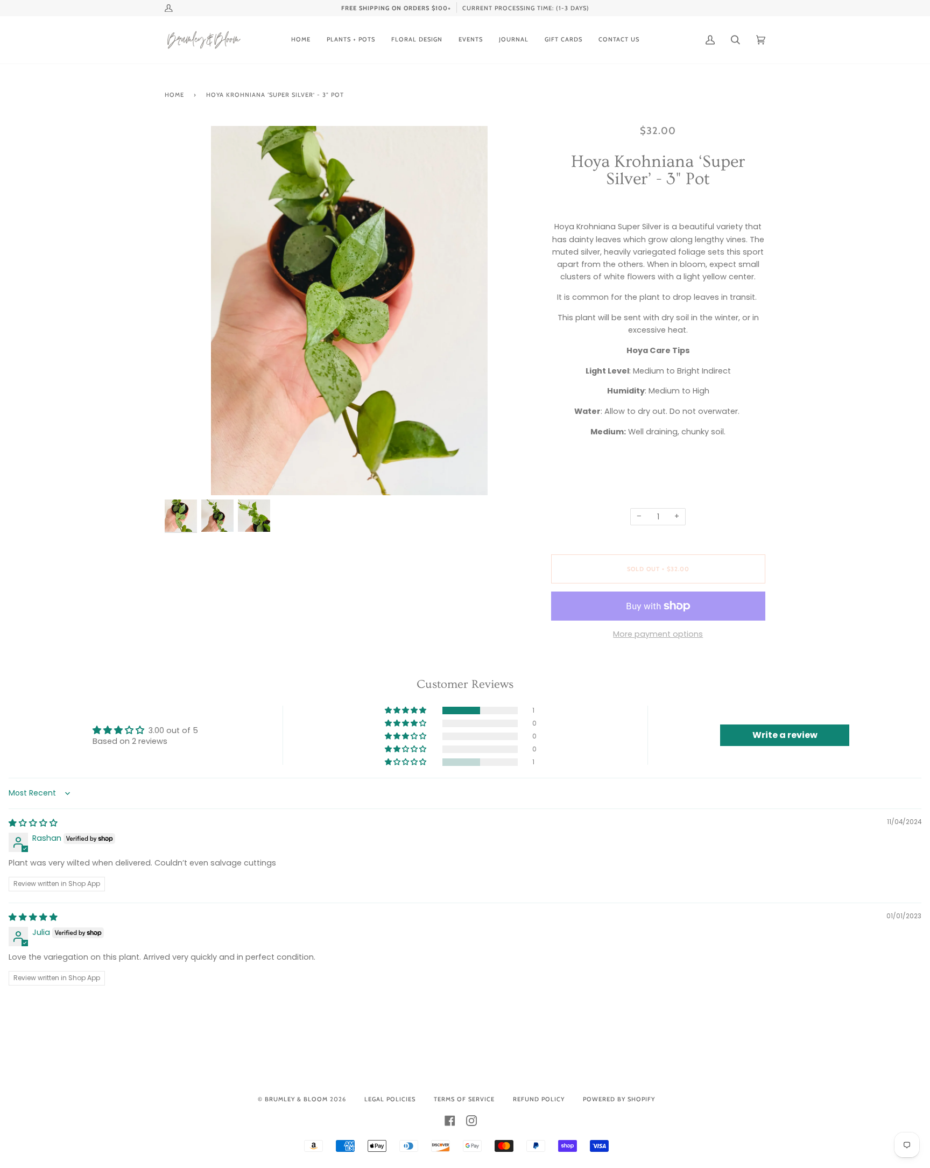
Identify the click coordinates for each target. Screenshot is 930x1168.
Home (174, 94)
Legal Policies (389, 1099)
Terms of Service (464, 1099)
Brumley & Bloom (296, 1099)
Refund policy (539, 1099)
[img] (33, 823)
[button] (406, 710)
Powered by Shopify (619, 1099)
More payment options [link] (658, 634)
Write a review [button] (785, 735)
